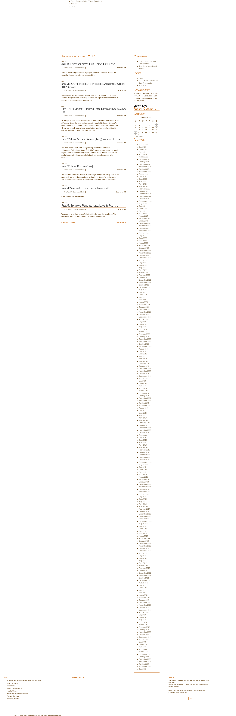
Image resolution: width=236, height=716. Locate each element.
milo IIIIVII (172, 682)
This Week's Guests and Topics (74, 68)
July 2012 (142, 556)
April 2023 (143, 241)
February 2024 (144, 218)
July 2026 (142, 147)
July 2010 (142, 615)
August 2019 (143, 349)
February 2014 (144, 509)
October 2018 (144, 374)
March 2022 (143, 273)
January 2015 (144, 482)
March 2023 (143, 243)
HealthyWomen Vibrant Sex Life (17, 693)
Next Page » (121, 222)
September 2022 (145, 258)
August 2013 (143, 524)
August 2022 (143, 260)
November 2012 (145, 546)
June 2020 (143, 324)
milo (36, 715)
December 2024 (145, 194)
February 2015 (144, 479)
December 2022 (145, 250)
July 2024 (142, 206)
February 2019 (144, 364)
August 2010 (143, 612)
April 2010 (143, 622)
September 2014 (145, 492)
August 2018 (143, 378)
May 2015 (142, 472)
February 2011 (144, 598)
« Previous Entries (68, 222)
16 (135, 130)
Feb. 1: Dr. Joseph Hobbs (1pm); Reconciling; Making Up (93, 110)
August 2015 (143, 465)
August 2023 (143, 233)
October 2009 (144, 635)
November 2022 (145, 253)
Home (71, 6)
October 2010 (144, 607)
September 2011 (145, 580)
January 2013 (144, 541)
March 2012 (143, 566)
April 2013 (143, 534)
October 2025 (144, 169)
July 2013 (142, 526)
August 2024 (143, 204)
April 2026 (143, 154)
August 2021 (143, 290)
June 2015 (143, 470)
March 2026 (143, 157)
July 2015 (142, 467)
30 (135, 134)
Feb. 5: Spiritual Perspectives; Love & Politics (89, 205)
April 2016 (143, 445)
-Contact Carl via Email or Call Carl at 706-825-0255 (24, 681)
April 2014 (143, 504)
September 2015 (145, 462)
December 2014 (145, 484)
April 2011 (143, 593)
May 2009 (142, 647)
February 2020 (144, 334)
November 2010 (145, 605)
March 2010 (143, 625)
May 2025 (142, 181)
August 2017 (143, 408)
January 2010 (144, 630)
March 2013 (143, 536)
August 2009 (143, 639)
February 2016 (144, 450)
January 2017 (144, 425)
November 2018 (145, 371)
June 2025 (143, 179)
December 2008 (145, 659)
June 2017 (143, 413)
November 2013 (145, 516)
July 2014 (142, 497)
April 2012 (143, 563)
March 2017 (143, 420)
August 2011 (143, 583)
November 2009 (145, 632)
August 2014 (143, 494)
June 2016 (143, 440)
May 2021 (142, 297)
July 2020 (142, 322)
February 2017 (144, 423)
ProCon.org (10, 686)
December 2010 (145, 603)
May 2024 (142, 211)
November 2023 (145, 226)
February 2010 (144, 627)
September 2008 (145, 667)
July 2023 (142, 236)
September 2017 (145, 406)
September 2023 (145, 231)
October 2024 (144, 199)
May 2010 (142, 620)
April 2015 (143, 475)
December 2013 (145, 514)
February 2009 (144, 654)
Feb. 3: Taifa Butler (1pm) (77, 166)
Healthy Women (12, 691)
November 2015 (145, 457)
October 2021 (144, 285)
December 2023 (145, 223)
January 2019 (144, 366)
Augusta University (13, 696)
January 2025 (144, 191)
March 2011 (143, 595)
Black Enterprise (12, 683)
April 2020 (143, 329)
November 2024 (145, 196)
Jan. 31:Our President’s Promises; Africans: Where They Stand (93, 85)
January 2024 (144, 221)
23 (135, 132)
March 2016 (143, 447)
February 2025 (144, 189)
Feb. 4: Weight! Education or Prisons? (84, 188)
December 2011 (145, 573)
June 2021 (143, 295)
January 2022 (144, 278)
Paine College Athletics (14, 688)
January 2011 (144, 600)
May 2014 (142, 502)
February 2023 (144, 246)
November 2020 (145, 312)
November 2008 (145, 662)
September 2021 (145, 287)
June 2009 (143, 644)
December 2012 (145, 543)
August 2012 (143, 553)
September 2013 (145, 521)
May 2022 (142, 268)
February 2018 (144, 393)
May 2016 (142, 442)
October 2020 (144, 314)
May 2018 (142, 386)
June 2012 (143, 558)
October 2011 (144, 578)
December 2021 (145, 280)
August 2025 (143, 174)
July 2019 (142, 351)
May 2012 (142, 561)
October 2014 (144, 489)
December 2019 (145, 339)
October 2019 (144, 344)
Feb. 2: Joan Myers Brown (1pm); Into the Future (91, 139)
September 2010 (145, 610)
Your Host (74, 4)
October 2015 (144, 460)
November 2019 (145, 342)
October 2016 (144, 433)
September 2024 (145, 201)
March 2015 (143, 477)
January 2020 (144, 337)
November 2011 (145, 575)
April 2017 (143, 418)
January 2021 (144, 307)
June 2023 (143, 238)
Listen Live (140, 105)
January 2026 (144, 162)
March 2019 (143, 361)
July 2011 (142, 585)
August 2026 (143, 145)
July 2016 (142, 438)
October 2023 (144, 228)
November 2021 (145, 282)
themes (182, 692)
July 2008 (142, 669)
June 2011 (143, 588)
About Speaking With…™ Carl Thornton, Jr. (87, 1)
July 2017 (142, 410)
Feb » (141, 137)
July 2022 (142, 263)
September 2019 (145, 346)
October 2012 (144, 548)
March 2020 (143, 332)
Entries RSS (46, 715)
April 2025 (143, 184)
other (177, 692)
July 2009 (142, 642)
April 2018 (143, 388)
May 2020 (142, 327)
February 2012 (144, 568)
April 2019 (143, 359)
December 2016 (145, 428)
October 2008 (144, 664)
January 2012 (144, 571)
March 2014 (143, 507)
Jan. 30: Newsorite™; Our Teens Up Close (88, 64)
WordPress (23, 715)
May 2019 (142, 356)
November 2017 (145, 401)
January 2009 (144, 657)
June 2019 (143, 354)
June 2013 (143, 529)
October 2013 (144, 519)
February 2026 (144, 159)
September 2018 (145, 376)
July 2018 (142, 381)
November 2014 (145, 487)
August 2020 (143, 319)
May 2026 (142, 152)
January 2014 (144, 511)
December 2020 (145, 310)
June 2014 (143, 499)
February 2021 (144, 305)
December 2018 (145, 369)
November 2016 (145, 430)
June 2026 (143, 149)
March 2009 (143, 652)
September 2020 (145, 317)
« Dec (136, 137)
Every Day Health (13, 698)
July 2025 (142, 177)
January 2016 (144, 452)
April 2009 (143, 649)
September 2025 (145, 172)
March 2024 (143, 216)
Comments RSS (56, 715)
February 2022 (144, 275)
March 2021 (143, 302)
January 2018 (144, 396)
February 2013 (144, 539)
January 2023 (144, 248)
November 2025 (145, 167)
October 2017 (144, 403)
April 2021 (143, 300)
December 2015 (145, 455)
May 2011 (142, 590)
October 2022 (144, 255)
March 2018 (143, 391)
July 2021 (142, 292)
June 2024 (143, 209)
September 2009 (145, 637)
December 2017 (145, 398)
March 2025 (143, 186)
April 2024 (143, 213)
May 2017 (142, 415)
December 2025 (145, 164)
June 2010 (143, 617)
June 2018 (143, 383)
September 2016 (145, 435)
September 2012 (145, 551)
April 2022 (143, 270)
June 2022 (143, 265)
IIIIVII (39, 715)
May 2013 (142, 531)
